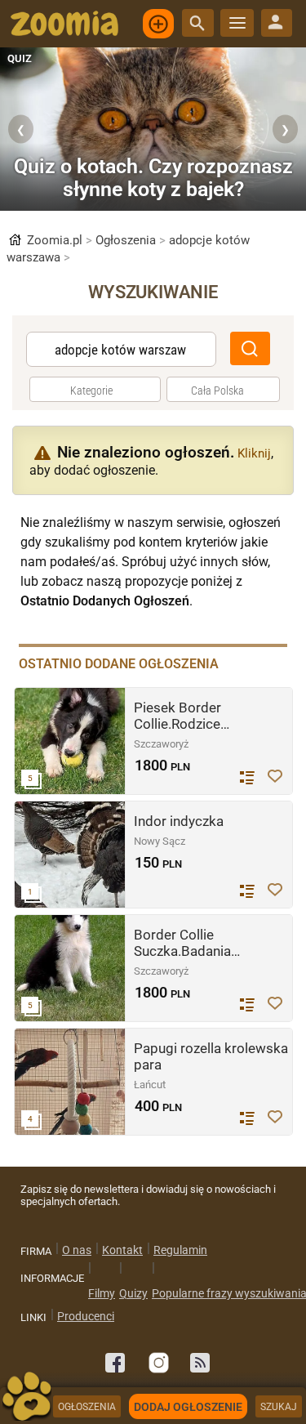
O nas (76, 1250)
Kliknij (254, 453)
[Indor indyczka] (70, 854)
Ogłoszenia (132, 240)
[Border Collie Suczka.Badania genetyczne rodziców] (70, 968)
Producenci (85, 1316)
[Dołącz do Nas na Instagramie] (157, 1363)
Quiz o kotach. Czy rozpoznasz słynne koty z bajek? (153, 177)
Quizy (133, 1293)
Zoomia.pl (58, 240)
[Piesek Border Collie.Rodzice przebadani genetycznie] (70, 741)
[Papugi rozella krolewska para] (70, 1082)
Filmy (101, 1293)
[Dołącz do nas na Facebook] (115, 1363)
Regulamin (180, 1250)
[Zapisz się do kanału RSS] (200, 1363)
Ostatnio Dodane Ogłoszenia (119, 664)
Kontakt (122, 1250)
